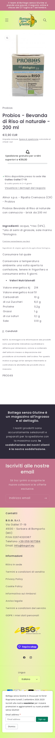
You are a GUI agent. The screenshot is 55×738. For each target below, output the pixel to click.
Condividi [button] (11, 331)
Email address (13, 714)
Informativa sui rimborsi (21, 593)
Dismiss (11, 726)
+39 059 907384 (29, 541)
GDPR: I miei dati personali (22, 615)
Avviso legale (14, 601)
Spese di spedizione (28, 139)
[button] (7, 20)
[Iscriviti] (45, 498)
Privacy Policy (14, 579)
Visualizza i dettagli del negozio (25, 188)
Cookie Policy (14, 586)
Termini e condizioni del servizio (26, 608)
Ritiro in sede (14, 564)
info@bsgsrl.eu (24, 545)
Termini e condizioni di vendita (25, 571)
